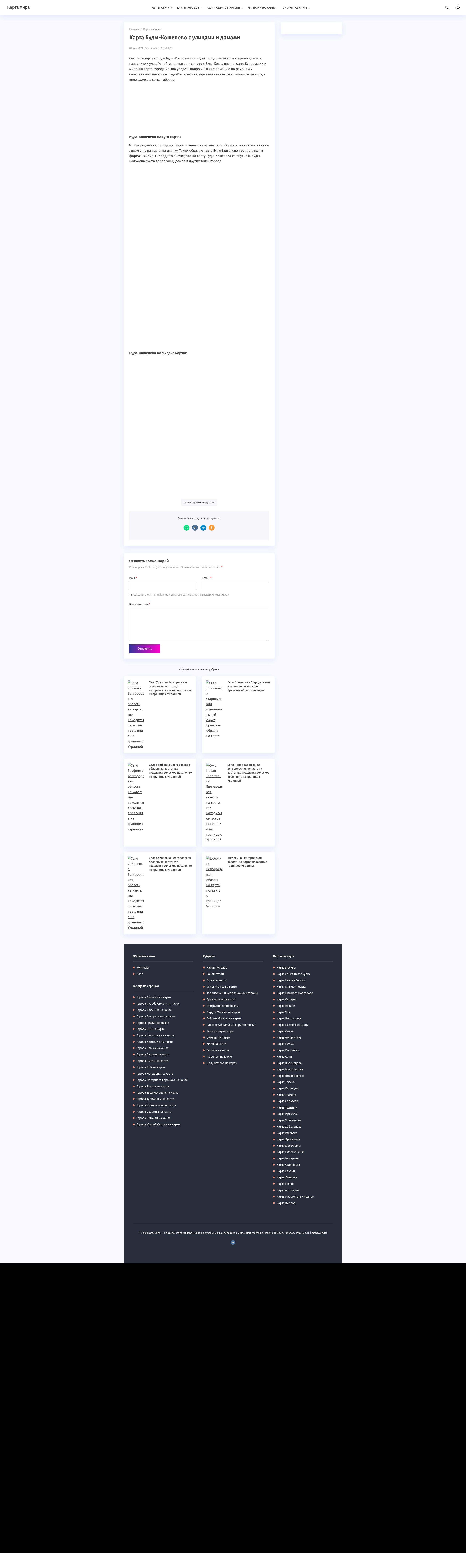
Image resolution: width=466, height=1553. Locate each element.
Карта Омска (285, 1031)
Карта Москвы (286, 967)
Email (207, 578)
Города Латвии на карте (153, 1054)
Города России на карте (153, 1086)
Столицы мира (216, 980)
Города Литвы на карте (152, 1061)
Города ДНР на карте (151, 1029)
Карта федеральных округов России (231, 1025)
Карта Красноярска (290, 1069)
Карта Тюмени (286, 1094)
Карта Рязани (286, 1171)
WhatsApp (186, 528)
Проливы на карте (219, 1056)
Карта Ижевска (287, 1133)
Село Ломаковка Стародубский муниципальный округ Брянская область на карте (248, 686)
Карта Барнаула (287, 1088)
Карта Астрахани (288, 1190)
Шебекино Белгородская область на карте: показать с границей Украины (247, 861)
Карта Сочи (284, 1056)
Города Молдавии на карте (155, 1073)
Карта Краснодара (289, 1063)
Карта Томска (286, 1082)
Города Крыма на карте (153, 1048)
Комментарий (139, 604)
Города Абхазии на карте (154, 997)
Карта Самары (286, 999)
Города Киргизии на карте (155, 1041)
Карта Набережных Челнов (295, 1196)
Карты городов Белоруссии (199, 502)
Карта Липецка (287, 1177)
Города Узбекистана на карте (156, 1105)
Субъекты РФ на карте (222, 986)
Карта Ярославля (288, 1139)
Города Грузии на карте (153, 1023)
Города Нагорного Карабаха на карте (162, 1080)
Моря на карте (216, 1044)
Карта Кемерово (288, 1158)
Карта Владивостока (291, 1076)
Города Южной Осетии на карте (158, 1124)
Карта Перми (286, 1044)
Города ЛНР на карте (151, 1067)
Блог (140, 974)
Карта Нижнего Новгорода (295, 993)
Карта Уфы (284, 1012)
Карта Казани (286, 1006)
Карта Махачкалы (289, 1145)
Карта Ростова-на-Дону (292, 1025)
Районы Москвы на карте (224, 1018)
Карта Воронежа (288, 1050)
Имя (133, 578)
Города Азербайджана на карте (158, 1003)
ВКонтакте (195, 528)
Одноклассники (212, 528)
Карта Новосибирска (291, 980)
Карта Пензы (285, 1184)
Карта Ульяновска (289, 1120)
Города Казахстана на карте (156, 1035)
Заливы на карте (218, 1050)
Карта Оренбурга (288, 1164)
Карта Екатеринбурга (291, 986)
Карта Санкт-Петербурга (293, 974)
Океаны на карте (218, 1037)
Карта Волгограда (289, 1018)
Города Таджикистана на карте (158, 1092)
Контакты (143, 967)
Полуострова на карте (222, 1063)
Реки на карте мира (220, 1031)
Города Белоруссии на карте (156, 1016)
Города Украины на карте (154, 1111)
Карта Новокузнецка (291, 1152)
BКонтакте (233, 1242)
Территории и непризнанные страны (232, 993)
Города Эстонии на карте (154, 1118)
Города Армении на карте (154, 1010)
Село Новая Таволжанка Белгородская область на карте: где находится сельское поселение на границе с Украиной (248, 772)
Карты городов (217, 967)
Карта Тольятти (287, 1107)
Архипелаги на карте (221, 999)
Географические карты (223, 1006)
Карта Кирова (286, 1203)
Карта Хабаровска (289, 1126)
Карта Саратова (287, 1101)
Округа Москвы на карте (223, 1012)
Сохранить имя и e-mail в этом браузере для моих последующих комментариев (181, 594)
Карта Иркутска (287, 1114)
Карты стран (215, 974)
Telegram (203, 528)
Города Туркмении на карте (155, 1099)
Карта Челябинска (289, 1037)
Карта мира (18, 7)
